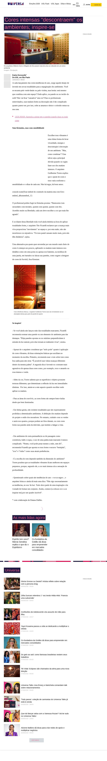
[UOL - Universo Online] (25, 4)
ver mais (35, 740)
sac (74, 4)
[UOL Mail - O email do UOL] (79, 4)
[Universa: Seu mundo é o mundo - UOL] (16, 4)
